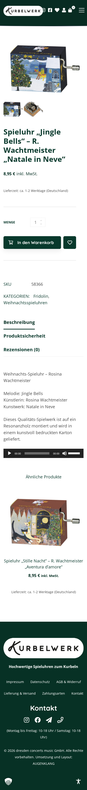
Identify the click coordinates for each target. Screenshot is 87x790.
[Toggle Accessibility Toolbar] (78, 781)
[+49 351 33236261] (60, 720)
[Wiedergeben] (9, 453)
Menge (9, 222)
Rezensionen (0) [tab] (21, 349)
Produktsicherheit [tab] (24, 336)
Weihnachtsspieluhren (25, 302)
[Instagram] (43, 10)
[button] (8, 781)
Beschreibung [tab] (19, 322)
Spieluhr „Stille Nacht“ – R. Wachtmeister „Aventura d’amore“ (43, 563)
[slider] (74, 453)
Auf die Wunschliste (69, 242)
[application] (43, 453)
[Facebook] (50, 10)
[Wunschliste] (57, 10)
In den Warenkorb (35, 242)
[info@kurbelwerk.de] (49, 720)
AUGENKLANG (44, 763)
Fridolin (40, 296)
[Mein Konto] (64, 10)
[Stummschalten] (64, 453)
